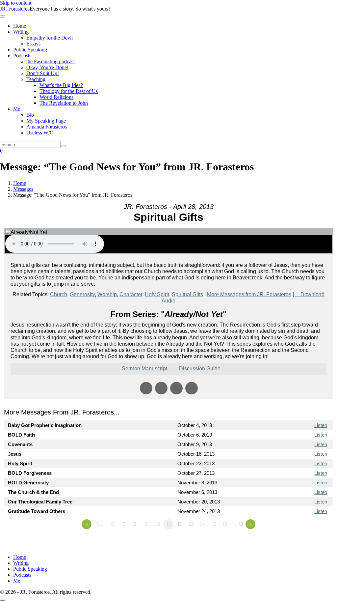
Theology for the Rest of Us (68, 91)
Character (130, 294)
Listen (320, 425)
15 (213, 524)
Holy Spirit (157, 294)
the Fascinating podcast (50, 61)
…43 (238, 524)
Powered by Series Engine (308, 542)
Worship (107, 294)
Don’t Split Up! (42, 73)
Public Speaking (30, 49)
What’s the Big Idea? (61, 85)
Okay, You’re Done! (47, 67)
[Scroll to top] (2, 600)
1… (100, 524)
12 (179, 524)
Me (16, 109)
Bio (30, 115)
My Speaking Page (46, 121)
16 (224, 524)
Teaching (35, 79)
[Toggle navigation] (2, 16)
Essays (33, 43)
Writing (21, 32)
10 (157, 524)
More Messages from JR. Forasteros (249, 294)
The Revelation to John (63, 103)
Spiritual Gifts (187, 294)
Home (19, 26)
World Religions (56, 97)
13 (191, 524)
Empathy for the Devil (49, 38)
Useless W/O (40, 132)
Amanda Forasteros (46, 126)
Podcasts (22, 55)
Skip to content (15, 3)
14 (202, 524)
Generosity (82, 294)
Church (58, 294)
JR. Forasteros (15, 9)
